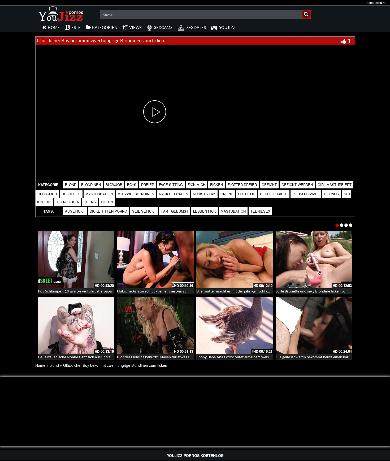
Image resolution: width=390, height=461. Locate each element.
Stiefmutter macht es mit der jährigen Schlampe (235, 291)
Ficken (216, 184)
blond (70, 184)
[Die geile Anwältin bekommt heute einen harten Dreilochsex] (314, 325)
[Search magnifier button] (306, 14)
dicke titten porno (108, 211)
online (226, 193)
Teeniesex (260, 211)
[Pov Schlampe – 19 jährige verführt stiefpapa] (76, 259)
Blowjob (114, 184)
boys (131, 184)
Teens (90, 201)
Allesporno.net (376, 2)
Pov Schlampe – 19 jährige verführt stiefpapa (75, 291)
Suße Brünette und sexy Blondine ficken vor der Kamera (321, 291)
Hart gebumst (174, 211)
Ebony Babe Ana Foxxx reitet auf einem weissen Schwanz (242, 357)
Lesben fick (204, 211)
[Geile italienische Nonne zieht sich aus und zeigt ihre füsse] (76, 325)
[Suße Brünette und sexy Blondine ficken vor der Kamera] (314, 259)
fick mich (196, 184)
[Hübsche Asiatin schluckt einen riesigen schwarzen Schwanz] (155, 259)
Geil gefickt (144, 211)
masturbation (99, 193)
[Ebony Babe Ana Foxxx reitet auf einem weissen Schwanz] (234, 325)
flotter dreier (242, 184)
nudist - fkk (204, 193)
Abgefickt (75, 211)
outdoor (246, 193)
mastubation (233, 211)
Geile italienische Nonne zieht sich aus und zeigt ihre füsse (85, 357)
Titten (107, 201)
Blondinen (91, 184)
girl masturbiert (335, 184)
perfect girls (274, 193)
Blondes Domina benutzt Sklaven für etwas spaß (156, 357)
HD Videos (71, 193)
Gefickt (269, 184)
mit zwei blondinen (136, 193)
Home (40, 365)
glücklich (47, 193)
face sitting (171, 184)
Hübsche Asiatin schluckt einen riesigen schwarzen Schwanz (166, 291)
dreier (147, 184)
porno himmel (305, 193)
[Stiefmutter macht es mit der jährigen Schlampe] (234, 259)
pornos (331, 193)
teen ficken (67, 201)
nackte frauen (173, 193)
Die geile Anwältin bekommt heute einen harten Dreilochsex (325, 357)
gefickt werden (297, 184)
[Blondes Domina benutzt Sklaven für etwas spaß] (155, 325)
